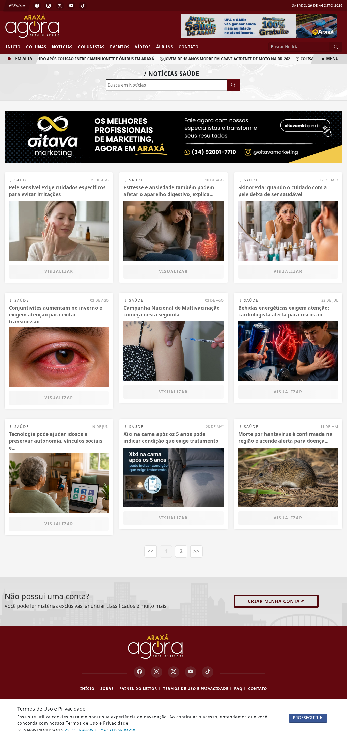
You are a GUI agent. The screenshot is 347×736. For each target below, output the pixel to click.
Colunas (36, 46)
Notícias (62, 46)
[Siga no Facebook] (37, 6)
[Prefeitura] (258, 25)
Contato (189, 46)
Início (13, 46)
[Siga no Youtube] (71, 6)
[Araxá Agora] (50, 25)
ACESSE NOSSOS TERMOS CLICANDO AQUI (101, 729)
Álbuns (164, 46)
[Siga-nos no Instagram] (156, 672)
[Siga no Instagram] (48, 6)
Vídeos (143, 46)
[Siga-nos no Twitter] (173, 672)
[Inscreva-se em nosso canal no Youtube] (190, 672)
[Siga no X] (60, 6)
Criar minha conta (274, 601)
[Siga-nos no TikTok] (207, 672)
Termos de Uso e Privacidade (195, 688)
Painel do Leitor (138, 688)
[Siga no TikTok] (83, 6)
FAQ (238, 688)
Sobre (107, 688)
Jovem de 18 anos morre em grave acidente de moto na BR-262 (219, 58)
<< (151, 551)
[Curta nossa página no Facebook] (139, 672)
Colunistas (91, 46)
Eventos (119, 46)
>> (196, 551)
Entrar (19, 5)
